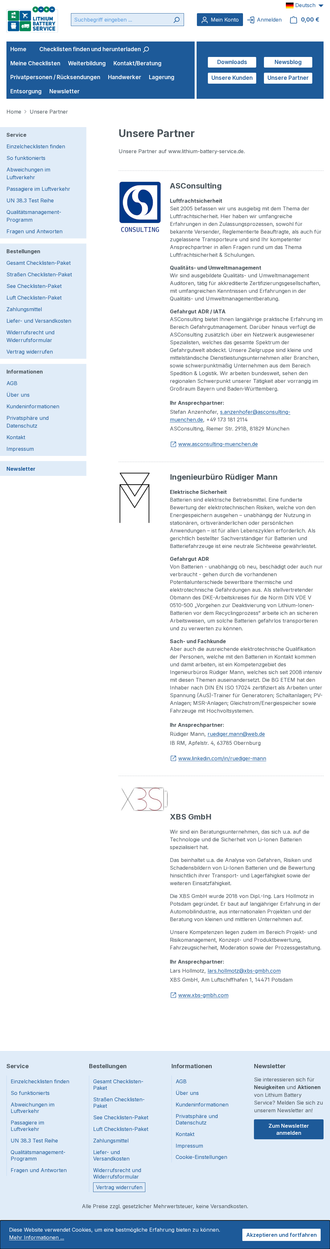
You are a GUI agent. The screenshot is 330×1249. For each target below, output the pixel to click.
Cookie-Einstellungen (201, 1157)
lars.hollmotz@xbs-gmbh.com (244, 970)
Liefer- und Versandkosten (38, 321)
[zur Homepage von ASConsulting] (140, 206)
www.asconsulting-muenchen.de (218, 444)
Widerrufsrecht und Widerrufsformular (30, 336)
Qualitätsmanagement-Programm (33, 216)
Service (16, 135)
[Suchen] (176, 19)
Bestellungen (23, 251)
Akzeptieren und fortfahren (281, 1235)
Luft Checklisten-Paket (34, 297)
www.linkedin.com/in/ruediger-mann (222, 758)
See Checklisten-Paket (34, 286)
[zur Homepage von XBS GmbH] (144, 798)
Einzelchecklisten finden (35, 146)
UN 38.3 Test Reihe (30, 200)
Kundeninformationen (32, 406)
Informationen (24, 371)
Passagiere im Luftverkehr (38, 189)
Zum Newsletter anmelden (288, 1129)
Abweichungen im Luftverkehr (28, 173)
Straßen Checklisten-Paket (39, 274)
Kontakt (15, 437)
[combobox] (120, 19)
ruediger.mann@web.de (236, 734)
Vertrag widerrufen (29, 351)
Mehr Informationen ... (36, 1237)
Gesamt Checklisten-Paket (38, 263)
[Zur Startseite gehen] (32, 19)
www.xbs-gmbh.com (203, 995)
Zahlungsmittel (24, 309)
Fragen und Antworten (34, 231)
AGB (11, 383)
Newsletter (20, 469)
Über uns (18, 395)
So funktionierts (25, 158)
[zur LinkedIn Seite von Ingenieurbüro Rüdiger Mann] (134, 497)
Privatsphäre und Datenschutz (27, 422)
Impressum (20, 449)
